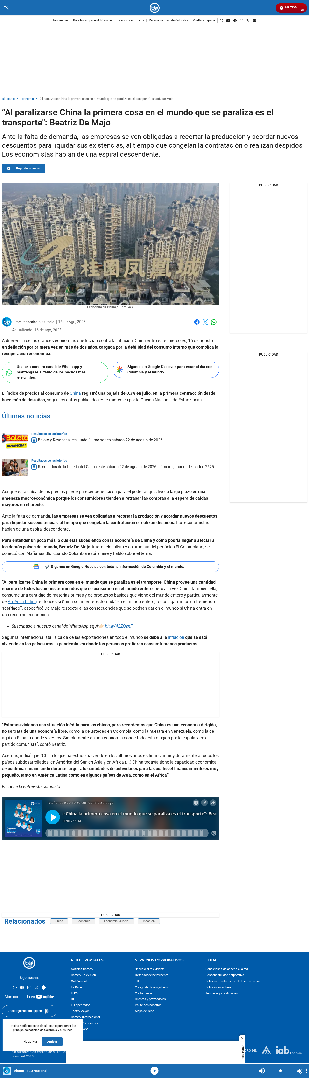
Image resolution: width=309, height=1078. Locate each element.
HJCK (75, 993)
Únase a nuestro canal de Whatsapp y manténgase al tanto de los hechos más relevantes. (51, 372)
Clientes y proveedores (150, 999)
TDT (138, 981)
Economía (27, 99)
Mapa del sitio (144, 1011)
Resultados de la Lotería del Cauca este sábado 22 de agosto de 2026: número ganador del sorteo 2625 (126, 466)
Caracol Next (79, 1029)
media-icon (154, 1070)
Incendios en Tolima (130, 20)
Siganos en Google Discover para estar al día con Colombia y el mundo (169, 370)
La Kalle (76, 987)
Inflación (149, 921)
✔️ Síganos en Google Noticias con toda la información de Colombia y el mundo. (114, 566)
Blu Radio (8, 99)
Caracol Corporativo (84, 1023)
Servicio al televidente (150, 969)
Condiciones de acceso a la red (226, 969)
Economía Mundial (116, 921)
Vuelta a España (204, 20)
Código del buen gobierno (152, 987)
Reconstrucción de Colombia (168, 20)
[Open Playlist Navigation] (306, 1070)
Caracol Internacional (85, 1017)
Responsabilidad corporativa (224, 975)
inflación (176, 637)
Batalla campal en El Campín (92, 20)
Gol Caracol (79, 981)
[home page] (155, 8)
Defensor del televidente (151, 975)
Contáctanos (143, 993)
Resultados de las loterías (49, 433)
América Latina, (23, 601)
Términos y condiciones (221, 993)
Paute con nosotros (148, 1005)
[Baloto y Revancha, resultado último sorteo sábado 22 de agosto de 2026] (15, 440)
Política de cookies (218, 987)
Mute (262, 1071)
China (75, 393)
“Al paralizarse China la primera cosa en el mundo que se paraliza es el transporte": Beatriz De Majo (106, 99)
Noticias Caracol (82, 969)
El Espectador (80, 1005)
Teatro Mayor (80, 1011)
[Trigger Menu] (6, 8)
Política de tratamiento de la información (232, 981)
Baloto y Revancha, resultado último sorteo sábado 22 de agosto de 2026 (100, 440)
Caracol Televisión (83, 975)
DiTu (74, 999)
